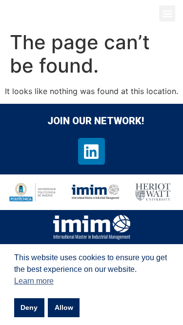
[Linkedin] (91, 151)
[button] (167, 13)
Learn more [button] (34, 281)
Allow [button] (64, 307)
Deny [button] (29, 307)
